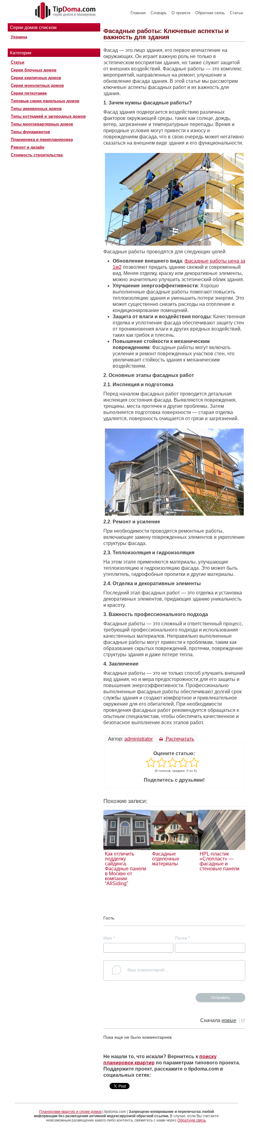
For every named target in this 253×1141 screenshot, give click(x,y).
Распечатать (179, 739)
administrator (138, 739)
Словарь (159, 13)
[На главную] (66, 11)
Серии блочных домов (33, 70)
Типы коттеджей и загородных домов (48, 116)
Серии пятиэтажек (29, 93)
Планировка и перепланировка (42, 139)
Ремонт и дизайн (27, 147)
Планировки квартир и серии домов (70, 1111)
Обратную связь (191, 1120)
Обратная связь (210, 13)
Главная (138, 13)
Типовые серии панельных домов (45, 101)
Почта (182, 938)
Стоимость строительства (37, 155)
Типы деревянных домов (36, 108)
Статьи (236, 13)
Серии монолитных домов (37, 85)
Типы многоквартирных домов (42, 124)
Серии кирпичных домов (36, 77)
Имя (109, 938)
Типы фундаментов (30, 131)
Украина (19, 37)
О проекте (181, 13)
